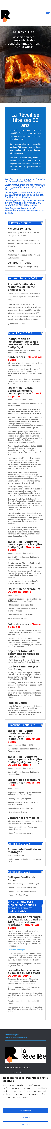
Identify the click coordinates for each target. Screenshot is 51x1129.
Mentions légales (12, 1034)
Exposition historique (16, 950)
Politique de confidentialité (16, 1037)
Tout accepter (25, 1110)
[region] (25, 1101)
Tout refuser (25, 1124)
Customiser (25, 1117)
